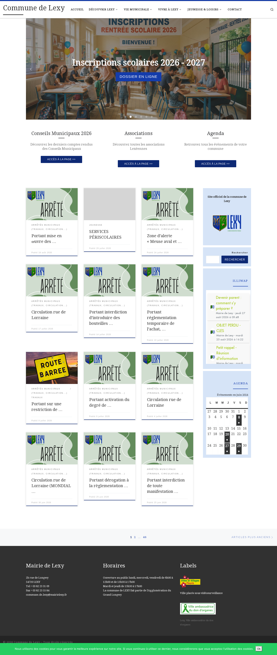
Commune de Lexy (27, 642)
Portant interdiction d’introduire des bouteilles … (108, 318)
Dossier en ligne (138, 77)
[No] (272, 649)
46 (145, 537)
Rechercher (240, 252)
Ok (259, 648)
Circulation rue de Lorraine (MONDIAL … (51, 486)
